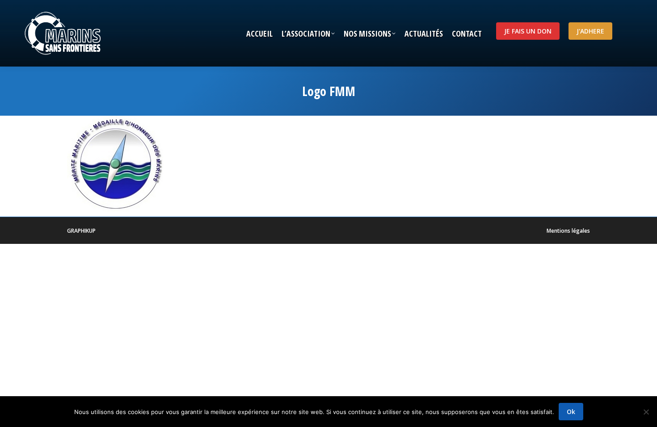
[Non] (645, 411)
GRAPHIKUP (81, 230)
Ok (571, 411)
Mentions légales (568, 230)
